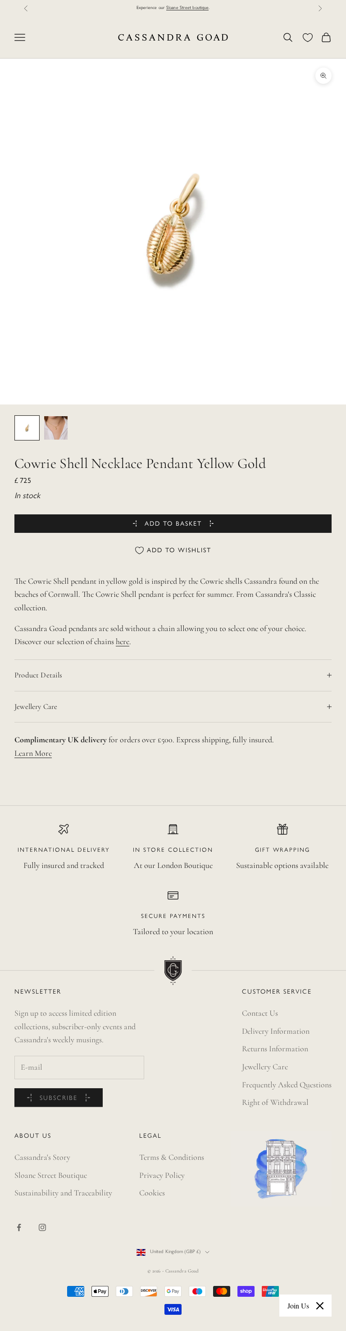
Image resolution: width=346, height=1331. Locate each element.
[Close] (319, 1305)
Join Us (298, 1305)
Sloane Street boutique (187, 7)
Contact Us (260, 1013)
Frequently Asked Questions (287, 1085)
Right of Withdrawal (275, 1102)
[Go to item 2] (55, 428)
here (122, 641)
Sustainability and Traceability (63, 1193)
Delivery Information (276, 1031)
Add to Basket (173, 524)
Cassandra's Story (42, 1157)
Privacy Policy (162, 1175)
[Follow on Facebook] (18, 1227)
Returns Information (275, 1049)
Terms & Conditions (171, 1157)
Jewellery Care (265, 1067)
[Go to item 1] (27, 428)
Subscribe (58, 1098)
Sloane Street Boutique (50, 1175)
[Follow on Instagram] (42, 1227)
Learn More (33, 753)
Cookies (152, 1193)
